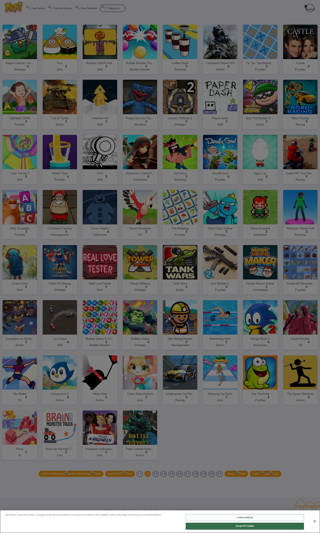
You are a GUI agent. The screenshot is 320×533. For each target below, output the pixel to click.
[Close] (314, 521)
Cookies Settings (245, 518)
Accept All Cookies (245, 526)
